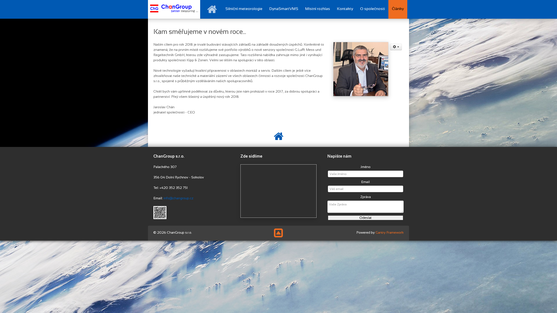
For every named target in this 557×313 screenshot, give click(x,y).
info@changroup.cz (178, 198)
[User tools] (396, 47)
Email (365, 182)
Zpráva (365, 197)
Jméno (366, 167)
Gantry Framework (390, 232)
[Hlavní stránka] (212, 9)
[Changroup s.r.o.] (174, 8)
